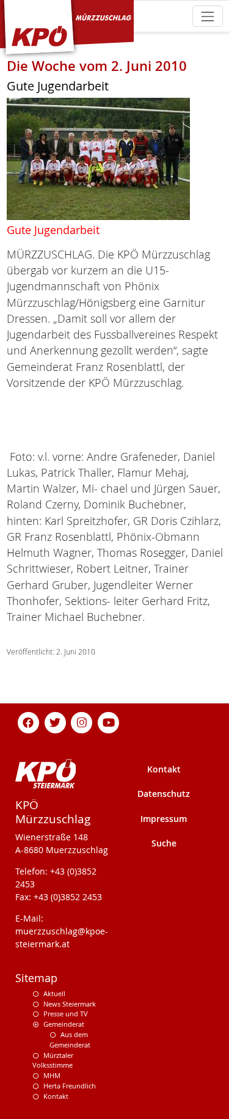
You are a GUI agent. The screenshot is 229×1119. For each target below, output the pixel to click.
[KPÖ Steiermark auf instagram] (81, 721)
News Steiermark (69, 1003)
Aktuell (54, 993)
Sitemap (36, 978)
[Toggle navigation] (207, 16)
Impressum (163, 818)
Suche (163, 843)
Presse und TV (65, 1013)
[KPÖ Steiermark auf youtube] (108, 721)
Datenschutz (163, 793)
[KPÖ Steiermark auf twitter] (55, 721)
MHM (51, 1075)
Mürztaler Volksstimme (52, 1060)
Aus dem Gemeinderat (69, 1039)
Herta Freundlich (69, 1085)
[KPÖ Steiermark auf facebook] (28, 721)
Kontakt (164, 769)
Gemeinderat (63, 1024)
